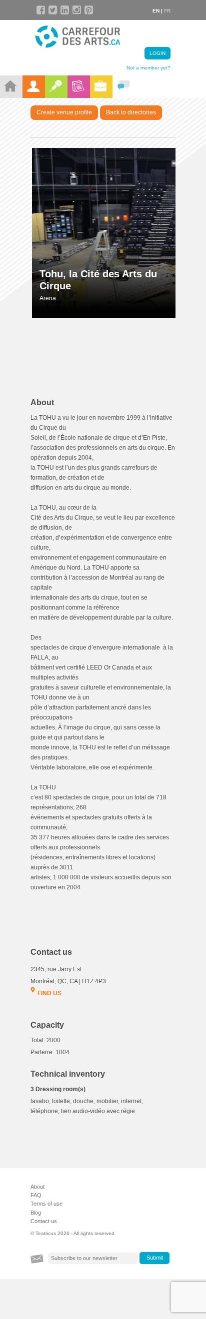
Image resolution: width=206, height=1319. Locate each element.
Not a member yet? (148, 67)
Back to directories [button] (131, 112)
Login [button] (158, 53)
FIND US (50, 993)
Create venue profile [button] (64, 112)
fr (167, 10)
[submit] (155, 1258)
